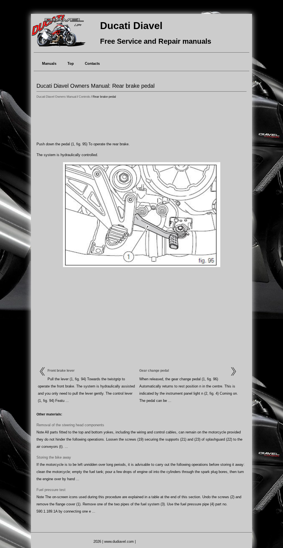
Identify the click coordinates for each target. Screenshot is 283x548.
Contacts (92, 63)
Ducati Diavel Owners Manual (56, 96)
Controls (84, 96)
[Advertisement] (141, 120)
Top (70, 63)
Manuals (49, 63)
